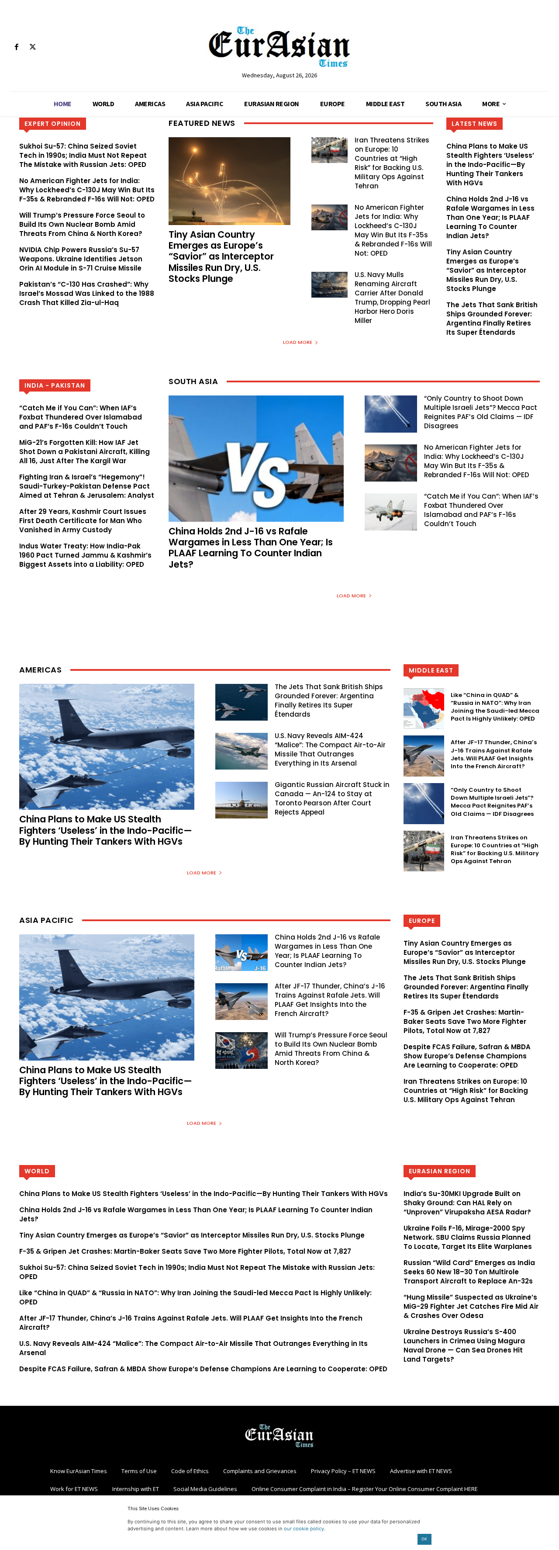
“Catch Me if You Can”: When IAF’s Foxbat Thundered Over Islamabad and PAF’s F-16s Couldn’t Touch (80, 417)
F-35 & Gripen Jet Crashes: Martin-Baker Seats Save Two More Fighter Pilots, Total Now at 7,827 (465, 1021)
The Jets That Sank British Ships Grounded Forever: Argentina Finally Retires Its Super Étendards (492, 318)
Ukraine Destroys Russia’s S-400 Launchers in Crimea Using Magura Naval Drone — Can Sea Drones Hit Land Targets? (464, 1345)
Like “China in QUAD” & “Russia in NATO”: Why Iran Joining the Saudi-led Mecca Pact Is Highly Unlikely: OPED (495, 707)
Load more (297, 342)
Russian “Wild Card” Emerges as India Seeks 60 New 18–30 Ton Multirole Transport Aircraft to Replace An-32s (469, 1272)
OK (424, 1538)
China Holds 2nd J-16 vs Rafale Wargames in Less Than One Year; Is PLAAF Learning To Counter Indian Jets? (490, 217)
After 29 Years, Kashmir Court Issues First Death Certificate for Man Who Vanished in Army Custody (82, 520)
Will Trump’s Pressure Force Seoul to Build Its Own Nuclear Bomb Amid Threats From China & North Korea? (82, 224)
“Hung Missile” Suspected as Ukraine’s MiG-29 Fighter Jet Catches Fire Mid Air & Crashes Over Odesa (471, 1306)
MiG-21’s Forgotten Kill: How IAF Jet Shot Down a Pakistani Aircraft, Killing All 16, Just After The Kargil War (84, 451)
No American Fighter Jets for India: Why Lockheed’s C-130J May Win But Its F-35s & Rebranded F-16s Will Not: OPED (87, 190)
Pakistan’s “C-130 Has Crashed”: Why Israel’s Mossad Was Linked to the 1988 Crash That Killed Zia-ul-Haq (86, 293)
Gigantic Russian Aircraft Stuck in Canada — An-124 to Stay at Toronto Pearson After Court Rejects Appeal (332, 798)
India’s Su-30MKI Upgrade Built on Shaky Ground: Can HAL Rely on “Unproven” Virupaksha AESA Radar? (467, 1203)
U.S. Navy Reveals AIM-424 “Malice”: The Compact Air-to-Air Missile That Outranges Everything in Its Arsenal (330, 749)
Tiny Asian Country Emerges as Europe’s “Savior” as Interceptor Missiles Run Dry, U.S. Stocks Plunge (221, 256)
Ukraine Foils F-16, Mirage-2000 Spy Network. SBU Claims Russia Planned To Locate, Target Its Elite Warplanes (468, 1237)
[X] (32, 47)
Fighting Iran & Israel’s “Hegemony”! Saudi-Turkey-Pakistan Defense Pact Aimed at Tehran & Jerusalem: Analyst (86, 486)
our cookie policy (304, 1529)
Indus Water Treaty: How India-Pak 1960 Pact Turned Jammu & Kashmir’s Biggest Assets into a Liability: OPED (85, 555)
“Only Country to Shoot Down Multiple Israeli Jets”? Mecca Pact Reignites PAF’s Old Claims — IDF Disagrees (480, 412)
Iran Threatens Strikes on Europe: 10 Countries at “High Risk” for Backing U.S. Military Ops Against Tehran (392, 163)
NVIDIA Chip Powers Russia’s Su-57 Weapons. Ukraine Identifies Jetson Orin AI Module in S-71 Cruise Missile (80, 259)
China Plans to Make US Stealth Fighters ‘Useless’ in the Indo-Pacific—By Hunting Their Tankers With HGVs (490, 164)
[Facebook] (16, 47)
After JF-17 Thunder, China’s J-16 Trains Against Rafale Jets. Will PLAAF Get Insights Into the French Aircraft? (494, 754)
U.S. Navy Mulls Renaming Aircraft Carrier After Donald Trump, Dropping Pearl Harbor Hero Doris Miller (392, 297)
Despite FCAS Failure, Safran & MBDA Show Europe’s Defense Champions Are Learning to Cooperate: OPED (467, 1056)
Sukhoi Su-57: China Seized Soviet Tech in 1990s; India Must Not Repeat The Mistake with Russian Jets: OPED (83, 155)
